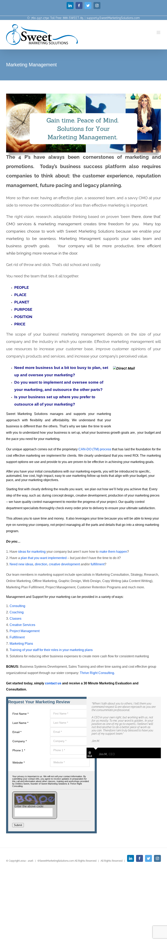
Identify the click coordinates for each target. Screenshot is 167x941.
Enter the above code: (29, 806)
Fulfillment (17, 637)
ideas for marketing (32, 551)
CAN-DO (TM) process (94, 449)
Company (19, 741)
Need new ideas (21, 564)
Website (18, 762)
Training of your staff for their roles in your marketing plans (51, 650)
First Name (20, 713)
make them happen (113, 551)
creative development (64, 564)
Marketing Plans (21, 643)
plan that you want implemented (44, 558)
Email (16, 732)
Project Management (25, 631)
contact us (53, 683)
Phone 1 (18, 750)
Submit (18, 825)
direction (41, 564)
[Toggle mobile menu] (159, 32)
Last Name (20, 722)
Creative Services (22, 625)
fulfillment (97, 564)
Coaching (16, 612)
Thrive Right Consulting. (97, 673)
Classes (15, 618)
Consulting (17, 606)
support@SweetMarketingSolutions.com (113, 18)
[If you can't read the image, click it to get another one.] (34, 799)
